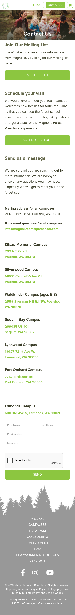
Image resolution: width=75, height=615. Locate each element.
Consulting (37, 537)
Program (37, 531)
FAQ (37, 549)
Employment (37, 543)
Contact (37, 561)
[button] (70, 5)
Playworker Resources (37, 555)
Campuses (37, 525)
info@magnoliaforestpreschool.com (42, 603)
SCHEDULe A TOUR (37, 140)
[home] (5, 5)
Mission (37, 519)
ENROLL (37, 5)
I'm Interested (38, 75)
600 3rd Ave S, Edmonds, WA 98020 (33, 413)
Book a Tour (56, 5)
